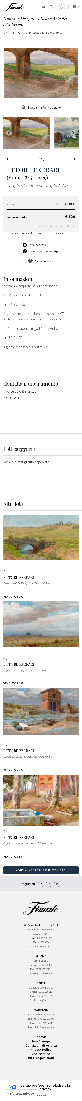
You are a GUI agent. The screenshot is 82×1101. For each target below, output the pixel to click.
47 (5, 745)
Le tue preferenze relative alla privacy (45, 1087)
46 (5, 658)
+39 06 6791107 (46, 991)
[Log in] (61, 6)
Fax (32, 969)
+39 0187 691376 (45, 1018)
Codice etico (41, 1054)
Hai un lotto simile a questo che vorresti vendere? (41, 233)
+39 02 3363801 (46, 964)
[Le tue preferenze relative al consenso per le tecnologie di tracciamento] (20, 1094)
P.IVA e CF (33, 938)
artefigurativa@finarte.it (19, 391)
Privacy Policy (41, 1049)
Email (33, 973)
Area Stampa (41, 1041)
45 (5, 571)
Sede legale (33, 929)
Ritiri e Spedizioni (41, 1058)
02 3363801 (11, 398)
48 (5, 831)
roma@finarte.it (44, 1000)
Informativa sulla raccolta (25, 1096)
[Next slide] (73, 133)
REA (35, 942)
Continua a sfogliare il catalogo (41, 870)
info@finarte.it (44, 973)
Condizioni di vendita (41, 1045)
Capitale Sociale (36, 946)
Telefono (32, 964)
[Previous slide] (9, 133)
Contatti (41, 1037)
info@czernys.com (44, 1027)
